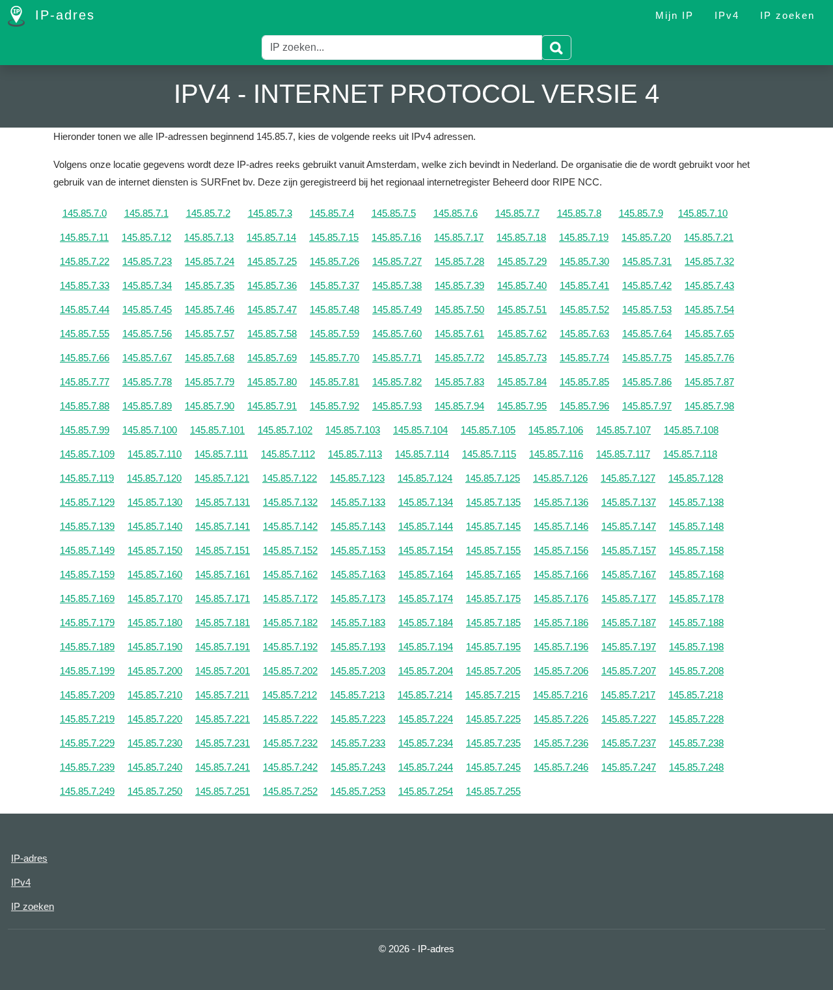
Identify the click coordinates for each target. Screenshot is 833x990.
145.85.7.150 (155, 550)
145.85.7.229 (87, 743)
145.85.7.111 (221, 454)
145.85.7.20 (646, 237)
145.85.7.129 (87, 502)
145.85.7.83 (459, 381)
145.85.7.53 (647, 309)
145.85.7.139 (87, 526)
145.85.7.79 (209, 381)
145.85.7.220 (155, 718)
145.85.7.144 (425, 526)
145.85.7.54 (709, 309)
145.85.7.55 (84, 333)
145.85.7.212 (289, 694)
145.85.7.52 (584, 309)
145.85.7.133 (358, 502)
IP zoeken (787, 15)
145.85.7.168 (696, 574)
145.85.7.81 (334, 381)
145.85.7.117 (623, 454)
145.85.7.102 (285, 429)
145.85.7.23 (147, 261)
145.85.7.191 (222, 646)
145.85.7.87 (709, 381)
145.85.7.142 (290, 526)
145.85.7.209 (87, 694)
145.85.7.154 (425, 550)
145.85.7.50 (459, 309)
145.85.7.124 (425, 478)
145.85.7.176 (561, 598)
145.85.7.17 (459, 237)
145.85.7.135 (493, 502)
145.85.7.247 (628, 767)
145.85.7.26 (334, 261)
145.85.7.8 (579, 213)
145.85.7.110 (155, 454)
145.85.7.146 (561, 526)
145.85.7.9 (641, 213)
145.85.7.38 (397, 285)
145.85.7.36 (272, 285)
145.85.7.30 (584, 261)
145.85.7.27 (397, 261)
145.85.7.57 (209, 333)
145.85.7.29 (522, 261)
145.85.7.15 (334, 237)
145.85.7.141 (222, 526)
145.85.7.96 (584, 405)
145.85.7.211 (222, 694)
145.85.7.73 (522, 357)
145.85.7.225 (493, 718)
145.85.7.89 (147, 405)
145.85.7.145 (493, 526)
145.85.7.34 (147, 285)
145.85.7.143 (358, 526)
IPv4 (727, 15)
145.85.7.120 (154, 478)
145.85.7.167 (628, 574)
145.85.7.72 (459, 357)
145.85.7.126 (560, 478)
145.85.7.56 (147, 333)
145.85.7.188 (696, 622)
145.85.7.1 (146, 213)
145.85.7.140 (155, 526)
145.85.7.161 (222, 574)
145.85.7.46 (209, 309)
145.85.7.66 (84, 357)
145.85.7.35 (209, 285)
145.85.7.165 (493, 574)
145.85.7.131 (222, 502)
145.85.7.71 (397, 357)
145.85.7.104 (420, 429)
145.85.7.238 (696, 743)
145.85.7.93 (397, 405)
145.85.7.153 (358, 550)
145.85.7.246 (561, 767)
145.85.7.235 (493, 743)
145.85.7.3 (270, 213)
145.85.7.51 (522, 309)
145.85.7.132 (290, 502)
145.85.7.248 (696, 767)
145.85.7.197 (628, 646)
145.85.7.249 (87, 791)
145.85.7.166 (561, 574)
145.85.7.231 (222, 743)
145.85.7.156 (561, 550)
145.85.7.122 (289, 478)
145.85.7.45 (147, 309)
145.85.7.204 (425, 670)
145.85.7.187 (628, 622)
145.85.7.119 (87, 478)
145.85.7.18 (521, 237)
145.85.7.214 (425, 694)
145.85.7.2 (208, 213)
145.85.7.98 (709, 405)
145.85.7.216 (560, 694)
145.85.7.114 (422, 454)
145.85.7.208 (696, 670)
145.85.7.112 (288, 454)
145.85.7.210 (155, 694)
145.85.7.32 (709, 261)
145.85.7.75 (647, 357)
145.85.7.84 (522, 381)
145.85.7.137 (628, 502)
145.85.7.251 (222, 791)
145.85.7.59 (334, 333)
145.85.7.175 (493, 598)
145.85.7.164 (425, 574)
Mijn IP (674, 15)
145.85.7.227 (628, 718)
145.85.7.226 (561, 718)
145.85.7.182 (290, 622)
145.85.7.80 (272, 381)
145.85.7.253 (358, 791)
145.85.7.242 (290, 767)
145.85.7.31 (647, 261)
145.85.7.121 (222, 478)
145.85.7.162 (290, 574)
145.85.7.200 (155, 670)
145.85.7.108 (691, 429)
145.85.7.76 (709, 357)
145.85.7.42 (647, 285)
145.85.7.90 (209, 405)
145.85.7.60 (397, 333)
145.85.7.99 (84, 429)
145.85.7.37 (334, 285)
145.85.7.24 (209, 261)
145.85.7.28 (459, 261)
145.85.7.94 (459, 405)
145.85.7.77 (84, 381)
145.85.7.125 (492, 478)
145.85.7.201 (222, 670)
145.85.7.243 (358, 767)
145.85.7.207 (628, 670)
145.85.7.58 (272, 333)
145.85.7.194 (425, 646)
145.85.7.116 (556, 454)
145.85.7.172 (290, 598)
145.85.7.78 (147, 381)
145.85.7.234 (425, 743)
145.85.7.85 (584, 381)
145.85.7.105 (488, 429)
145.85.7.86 (647, 381)
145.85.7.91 (272, 405)
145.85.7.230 (155, 743)
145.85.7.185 (493, 622)
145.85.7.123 (357, 478)
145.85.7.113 (355, 454)
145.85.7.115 (489, 454)
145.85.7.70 (334, 357)
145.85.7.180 (155, 622)
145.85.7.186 (561, 622)
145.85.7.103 (352, 429)
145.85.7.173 (358, 598)
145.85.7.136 (561, 502)
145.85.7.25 (272, 261)
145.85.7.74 (584, 357)
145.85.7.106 (555, 429)
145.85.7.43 (709, 285)
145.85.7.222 (290, 718)
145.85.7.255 (493, 791)
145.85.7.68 (209, 357)
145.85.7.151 (222, 550)
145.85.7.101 (217, 429)
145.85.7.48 (334, 309)
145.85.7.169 (87, 598)
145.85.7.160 (155, 574)
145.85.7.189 (87, 646)
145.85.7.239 (87, 767)
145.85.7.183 (358, 622)
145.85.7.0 (84, 213)
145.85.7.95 (522, 405)
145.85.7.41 (584, 285)
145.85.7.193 (358, 646)
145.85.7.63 (584, 333)
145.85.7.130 (155, 502)
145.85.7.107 (623, 429)
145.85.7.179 (87, 622)
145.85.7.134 (425, 502)
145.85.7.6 (455, 213)
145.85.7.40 (522, 285)
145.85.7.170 (155, 598)
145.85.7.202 (290, 670)
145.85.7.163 (358, 574)
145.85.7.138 (696, 502)
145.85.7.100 (149, 429)
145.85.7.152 (290, 550)
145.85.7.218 (695, 694)
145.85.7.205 (493, 670)
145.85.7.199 (87, 670)
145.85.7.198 (696, 646)
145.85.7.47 (272, 309)
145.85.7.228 (696, 718)
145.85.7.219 (87, 718)
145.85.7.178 (696, 598)
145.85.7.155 (493, 550)
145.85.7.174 (425, 598)
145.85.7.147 (628, 526)
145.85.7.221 (222, 718)
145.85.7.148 (696, 526)
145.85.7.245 (493, 767)
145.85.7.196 (561, 646)
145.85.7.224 (425, 718)
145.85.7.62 (522, 333)
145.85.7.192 (290, 646)
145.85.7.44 (84, 309)
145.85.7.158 (696, 550)
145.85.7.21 (708, 237)
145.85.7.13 (209, 237)
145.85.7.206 (561, 670)
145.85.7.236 (561, 743)
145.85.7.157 (628, 550)
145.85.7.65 (709, 333)
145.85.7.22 (84, 261)
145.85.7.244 (425, 767)
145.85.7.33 (84, 285)
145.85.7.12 (146, 237)
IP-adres (62, 15)
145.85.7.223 (358, 718)
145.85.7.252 (290, 791)
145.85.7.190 (155, 646)
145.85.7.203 (358, 670)
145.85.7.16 (396, 237)
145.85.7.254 (425, 791)
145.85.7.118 (690, 454)
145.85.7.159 (87, 574)
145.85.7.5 (394, 213)
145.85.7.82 (397, 381)
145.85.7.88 (84, 405)
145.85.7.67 (147, 357)
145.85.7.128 (695, 478)
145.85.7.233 (358, 743)
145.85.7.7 (517, 213)
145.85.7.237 (628, 743)
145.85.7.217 (628, 694)
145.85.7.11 (84, 237)
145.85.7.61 (459, 333)
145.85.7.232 (290, 743)
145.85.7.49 (397, 309)
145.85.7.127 (628, 478)
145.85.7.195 (493, 646)
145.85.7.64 (647, 333)
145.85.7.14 (271, 237)
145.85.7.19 (583, 237)
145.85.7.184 (425, 622)
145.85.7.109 (87, 454)
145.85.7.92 (334, 405)
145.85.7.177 (628, 598)
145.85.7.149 (87, 550)
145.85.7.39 (459, 285)
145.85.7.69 (272, 357)
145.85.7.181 (222, 622)
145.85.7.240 (155, 767)
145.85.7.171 (222, 598)
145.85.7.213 (357, 694)
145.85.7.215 (492, 694)
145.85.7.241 (222, 767)
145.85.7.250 (155, 791)
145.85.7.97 (647, 405)
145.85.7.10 (703, 213)
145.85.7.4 (332, 213)
